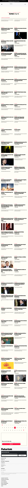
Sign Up (11, 444)
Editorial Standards (5, 461)
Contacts (3, 462)
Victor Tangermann (17, 30)
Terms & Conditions (3, 465)
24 (25, 427)
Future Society (9, 12)
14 (4, 427)
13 (2, 427)
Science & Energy (4, 484)
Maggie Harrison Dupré (4, 30)
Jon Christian (3, 119)
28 (10, 430)
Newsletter (3, 458)
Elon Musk (19, 12)
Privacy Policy (10, 0)
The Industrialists (14, 12)
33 (21, 430)
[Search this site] (25, 4)
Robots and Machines (4, 483)
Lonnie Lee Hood (3, 94)
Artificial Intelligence (5, 479)
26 (6, 430)
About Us (3, 459)
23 (23, 427)
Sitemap (2, 466)
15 (6, 427)
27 (8, 430)
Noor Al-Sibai (16, 81)
